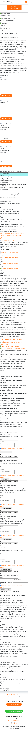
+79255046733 (6, 1)
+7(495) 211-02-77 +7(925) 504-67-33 (15, 701)
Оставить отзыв (4, 690)
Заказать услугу (6, 95)
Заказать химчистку (14, 7)
